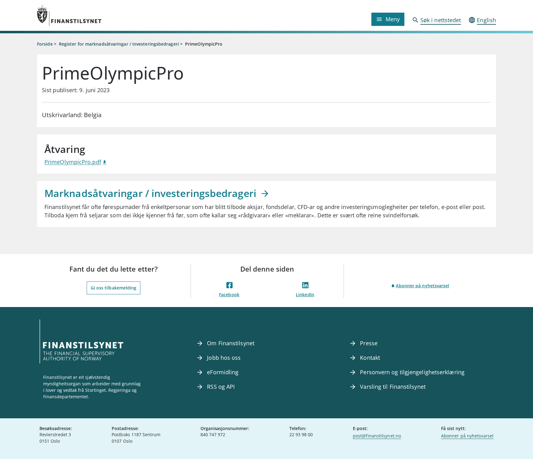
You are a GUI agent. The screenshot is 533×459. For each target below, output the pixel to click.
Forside (45, 44)
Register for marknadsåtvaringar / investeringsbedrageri (119, 44)
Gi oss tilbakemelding (114, 288)
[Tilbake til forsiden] (94, 15)
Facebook (229, 294)
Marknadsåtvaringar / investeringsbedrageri (151, 193)
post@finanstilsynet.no (377, 436)
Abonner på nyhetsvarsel (422, 286)
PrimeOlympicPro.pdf (72, 162)
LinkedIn (305, 294)
